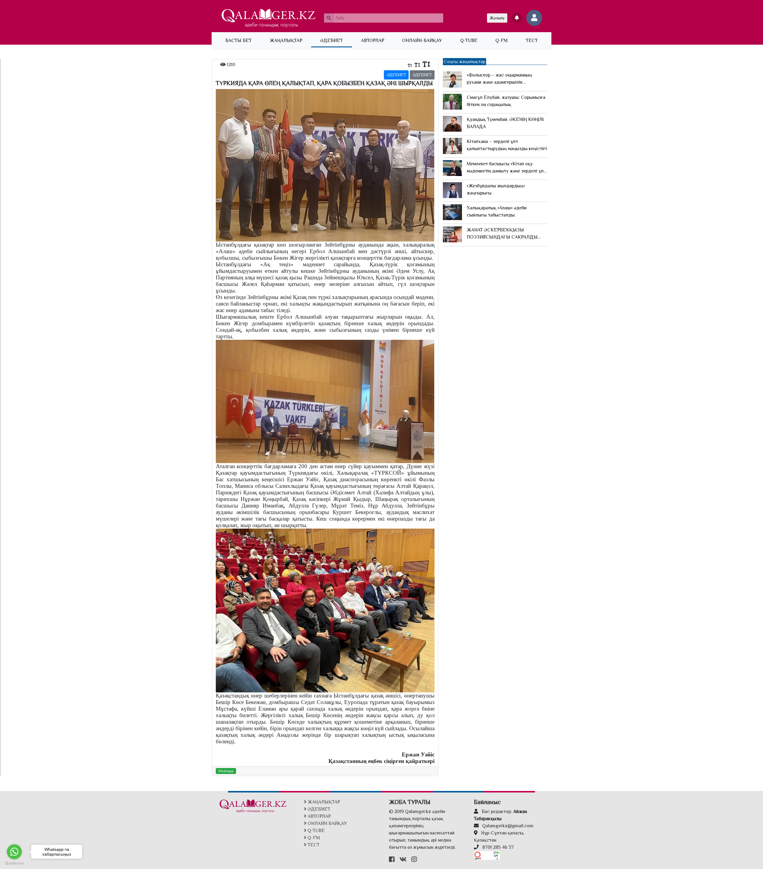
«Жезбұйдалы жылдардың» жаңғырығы (496, 189)
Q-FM (501, 40)
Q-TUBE (468, 40)
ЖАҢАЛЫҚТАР (286, 40)
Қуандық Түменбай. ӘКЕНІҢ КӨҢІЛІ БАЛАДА (505, 123)
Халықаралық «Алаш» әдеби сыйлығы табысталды (497, 211)
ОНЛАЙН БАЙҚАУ (326, 823)
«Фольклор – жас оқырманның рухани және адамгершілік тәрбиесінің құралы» (499, 79)
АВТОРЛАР (372, 40)
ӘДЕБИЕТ (331, 40)
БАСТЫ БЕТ (242, 40)
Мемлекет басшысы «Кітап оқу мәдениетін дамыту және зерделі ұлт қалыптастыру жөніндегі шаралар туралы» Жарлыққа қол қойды (506, 168)
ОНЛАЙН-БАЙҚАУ (422, 40)
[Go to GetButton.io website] (14, 863)
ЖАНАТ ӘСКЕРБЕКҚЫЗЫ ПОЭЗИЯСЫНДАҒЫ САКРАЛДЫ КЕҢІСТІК (502, 234)
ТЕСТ (532, 40)
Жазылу (497, 17)
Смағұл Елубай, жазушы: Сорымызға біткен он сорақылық (506, 101)
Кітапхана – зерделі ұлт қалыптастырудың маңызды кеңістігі (507, 145)
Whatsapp (226, 771)
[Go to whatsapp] (14, 851)
